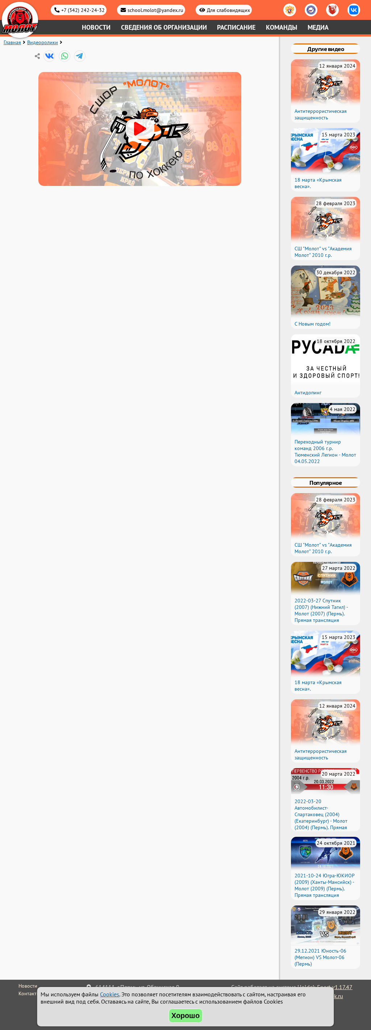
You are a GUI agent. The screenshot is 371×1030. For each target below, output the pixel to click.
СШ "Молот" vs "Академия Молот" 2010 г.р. (323, 251)
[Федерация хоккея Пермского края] (332, 10)
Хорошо (185, 1016)
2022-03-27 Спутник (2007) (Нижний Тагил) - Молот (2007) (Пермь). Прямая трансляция (321, 610)
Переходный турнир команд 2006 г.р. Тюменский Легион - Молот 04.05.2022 (325, 451)
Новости (96, 27)
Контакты (29, 993)
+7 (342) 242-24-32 (83, 10)
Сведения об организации (164, 27)
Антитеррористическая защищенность (321, 114)
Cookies (109, 994)
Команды (281, 27)
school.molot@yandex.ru (155, 10)
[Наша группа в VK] (353, 10)
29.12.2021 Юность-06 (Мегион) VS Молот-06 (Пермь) (320, 957)
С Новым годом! (312, 324)
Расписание (236, 27)
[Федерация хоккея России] (289, 10)
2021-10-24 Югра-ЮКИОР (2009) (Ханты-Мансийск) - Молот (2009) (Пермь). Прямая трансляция (324, 885)
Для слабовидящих (228, 10)
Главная (12, 42)
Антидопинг (308, 392)
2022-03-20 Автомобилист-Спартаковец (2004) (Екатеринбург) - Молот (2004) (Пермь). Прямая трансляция (321, 817)
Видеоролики (42, 42)
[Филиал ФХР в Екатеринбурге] (311, 10)
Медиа (318, 27)
